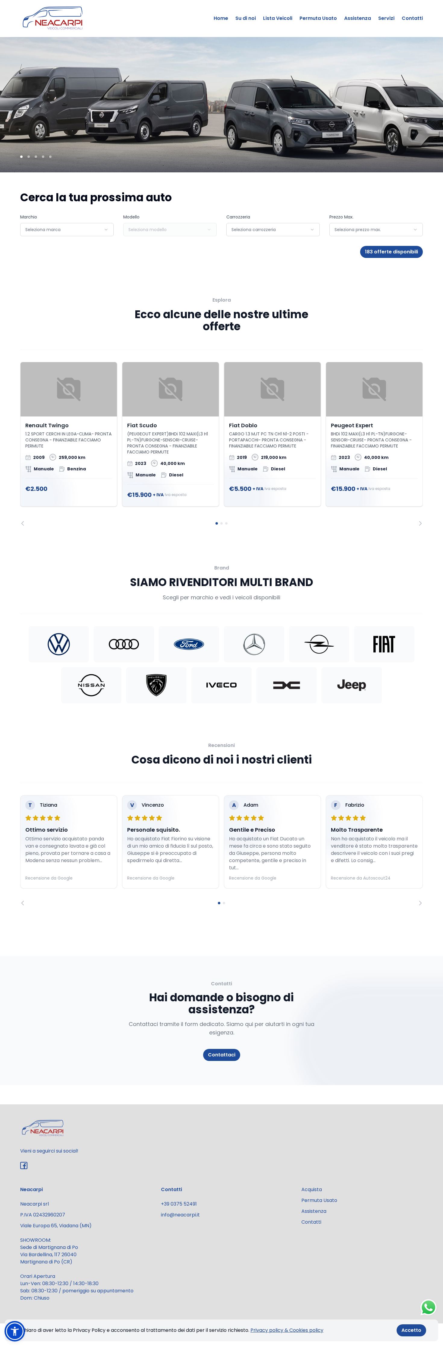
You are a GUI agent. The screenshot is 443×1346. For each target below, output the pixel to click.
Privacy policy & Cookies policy (286, 1330)
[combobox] (67, 229)
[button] (15, 1331)
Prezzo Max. (341, 217)
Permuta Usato (318, 18)
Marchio (28, 217)
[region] (221, 444)
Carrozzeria (238, 217)
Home (221, 18)
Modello (131, 217)
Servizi (386, 18)
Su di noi (245, 18)
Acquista (311, 1189)
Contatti (412, 18)
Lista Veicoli (277, 18)
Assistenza (357, 18)
